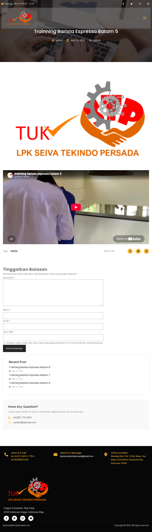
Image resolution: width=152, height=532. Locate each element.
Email (6, 320)
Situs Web (8, 331)
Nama (7, 309)
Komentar (9, 277)
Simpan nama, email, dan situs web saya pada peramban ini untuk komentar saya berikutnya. (55, 342)
